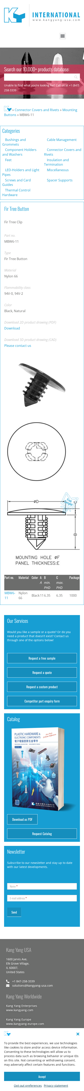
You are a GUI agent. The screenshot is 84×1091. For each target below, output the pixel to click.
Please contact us (17, 345)
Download (12, 328)
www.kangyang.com (19, 1010)
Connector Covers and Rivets (37, 110)
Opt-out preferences (28, 1086)
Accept (42, 1076)
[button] (78, 1034)
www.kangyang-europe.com (25, 1024)
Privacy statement (56, 1086)
